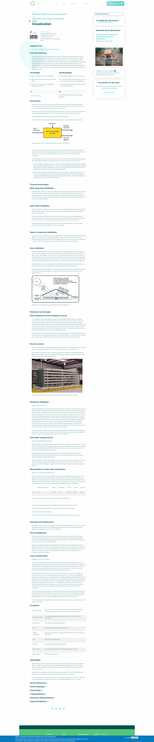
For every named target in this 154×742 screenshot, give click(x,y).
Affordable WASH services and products (49, 14)
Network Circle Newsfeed (108, 30)
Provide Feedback (109, 92)
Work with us (74, 3)
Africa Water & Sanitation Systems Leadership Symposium (107, 36)
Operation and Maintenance (105, 22)
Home (56, 3)
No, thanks (134, 737)
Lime (34, 511)
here (102, 61)
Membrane (36, 172)
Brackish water (75, 150)
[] (38, 3)
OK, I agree (127, 737)
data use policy (66, 740)
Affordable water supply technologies (48, 19)
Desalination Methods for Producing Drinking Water (46, 49)
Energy (39, 95)
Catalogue (85, 3)
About (64, 3)
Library (64, 734)
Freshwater (34, 95)
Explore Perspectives (114, 3)
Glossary (49, 734)
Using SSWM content (83, 734)
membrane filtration (73, 349)
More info (72, 740)
